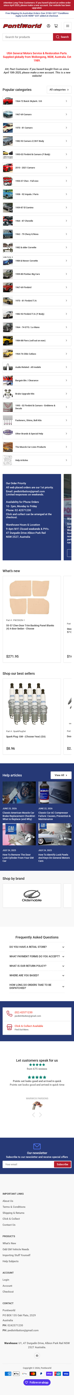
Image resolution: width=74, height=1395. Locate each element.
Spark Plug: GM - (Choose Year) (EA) (26, 736)
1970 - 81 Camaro (24, 127)
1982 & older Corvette (25, 247)
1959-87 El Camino (24, 207)
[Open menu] (67, 26)
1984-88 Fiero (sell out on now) (30, 340)
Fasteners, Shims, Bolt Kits (28, 420)
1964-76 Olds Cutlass (25, 354)
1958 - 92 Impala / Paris (27, 194)
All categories (58, 89)
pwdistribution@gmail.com (28, 1016)
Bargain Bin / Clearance (26, 380)
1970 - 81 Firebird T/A (26, 300)
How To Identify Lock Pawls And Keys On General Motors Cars (54, 857)
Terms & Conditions (14, 1206)
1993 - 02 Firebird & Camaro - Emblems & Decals (35, 407)
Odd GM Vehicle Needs (16, 1249)
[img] (37, 1065)
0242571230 (15, 1325)
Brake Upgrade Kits (24, 393)
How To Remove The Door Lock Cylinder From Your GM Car (18, 857)
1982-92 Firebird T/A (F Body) (29, 314)
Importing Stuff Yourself (16, 1255)
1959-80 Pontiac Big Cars (27, 274)
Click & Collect (11, 1218)
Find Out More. (22, 1029)
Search (65, 37)
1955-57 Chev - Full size (26, 181)
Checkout (8, 1291)
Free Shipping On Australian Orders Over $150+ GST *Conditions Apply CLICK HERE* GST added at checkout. (37, 14)
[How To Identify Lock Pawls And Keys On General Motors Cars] (55, 834)
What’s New (9, 1243)
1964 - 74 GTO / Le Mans (27, 327)
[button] (34, 1114)
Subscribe (62, 1164)
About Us (8, 1201)
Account (7, 1285)
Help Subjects (11, 1261)
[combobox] (37, 37)
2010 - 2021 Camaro (25, 167)
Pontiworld (46, 1368)
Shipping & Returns (13, 1212)
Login (6, 1279)
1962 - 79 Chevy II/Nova (26, 234)
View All (59, 775)
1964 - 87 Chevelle (24, 221)
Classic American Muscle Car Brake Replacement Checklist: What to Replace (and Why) (19, 815)
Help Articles (21, 460)
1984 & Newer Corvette (26, 260)
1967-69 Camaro (23, 114)
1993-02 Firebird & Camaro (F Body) (32, 154)
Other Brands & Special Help (29, 433)
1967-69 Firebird (23, 287)
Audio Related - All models (28, 367)
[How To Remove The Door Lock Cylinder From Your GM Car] (19, 834)
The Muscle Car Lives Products (30, 447)
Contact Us (9, 1224)
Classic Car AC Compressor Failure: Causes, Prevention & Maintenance (54, 815)
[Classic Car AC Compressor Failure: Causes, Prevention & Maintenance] (55, 792)
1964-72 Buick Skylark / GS (28, 101)
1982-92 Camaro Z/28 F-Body (29, 141)
